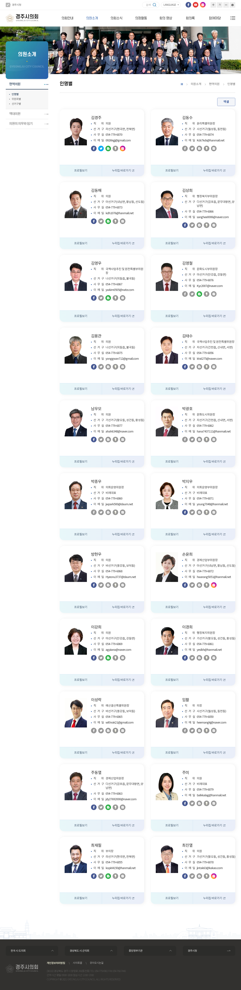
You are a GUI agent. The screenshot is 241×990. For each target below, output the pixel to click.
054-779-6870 (114, 135)
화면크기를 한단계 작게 (226, 5)
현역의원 (14, 84)
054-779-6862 (205, 426)
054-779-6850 (205, 717)
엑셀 (226, 102)
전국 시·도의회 (18, 950)
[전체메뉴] (232, 18)
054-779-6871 (205, 498)
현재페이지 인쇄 (232, 5)
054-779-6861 (205, 644)
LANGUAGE (169, 4)
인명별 (15, 94)
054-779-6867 (114, 284)
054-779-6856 (205, 353)
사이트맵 (77, 963)
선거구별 (16, 103)
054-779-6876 (205, 280)
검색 (156, 5)
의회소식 (116, 18)
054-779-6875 (114, 353)
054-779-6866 (205, 211)
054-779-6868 (114, 571)
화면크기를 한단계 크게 (213, 5)
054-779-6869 (114, 644)
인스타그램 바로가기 (203, 5)
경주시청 (16, 4)
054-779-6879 (205, 789)
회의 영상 (165, 18)
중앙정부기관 (135, 950)
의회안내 (67, 18)
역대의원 (14, 114)
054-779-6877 (114, 426)
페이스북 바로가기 (188, 5)
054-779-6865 (114, 717)
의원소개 (92, 18)
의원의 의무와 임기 (20, 124)
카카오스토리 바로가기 (115, 148)
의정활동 (141, 18)
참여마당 (215, 18)
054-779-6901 (101, 971)
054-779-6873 (114, 207)
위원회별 (16, 99)
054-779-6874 (205, 135)
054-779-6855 (114, 862)
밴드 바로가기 (108, 148)
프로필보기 (80, 170)
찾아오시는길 (96, 963)
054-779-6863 (114, 793)
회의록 (190, 18)
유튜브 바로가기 (195, 5)
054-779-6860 (114, 498)
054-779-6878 (205, 862)
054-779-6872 (205, 571)
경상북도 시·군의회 (79, 950)
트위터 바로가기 (101, 148)
